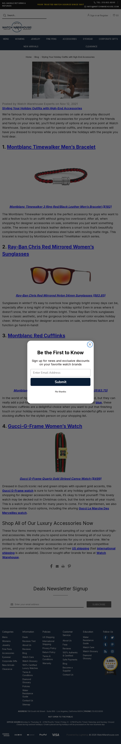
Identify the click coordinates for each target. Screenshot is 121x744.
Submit (60, 382)
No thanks (60, 391)
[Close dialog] (90, 344)
